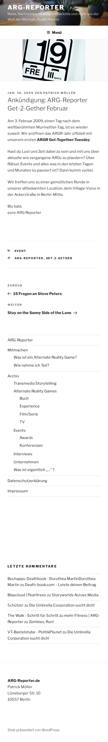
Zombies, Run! (41, 622)
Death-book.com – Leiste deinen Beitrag (60, 584)
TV (22, 422)
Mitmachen (18, 350)
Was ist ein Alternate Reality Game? (45, 357)
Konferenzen (31, 445)
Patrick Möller (59, 93)
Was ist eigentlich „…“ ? (34, 470)
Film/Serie (29, 414)
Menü (57, 32)
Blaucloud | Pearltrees (27, 595)
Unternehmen (26, 462)
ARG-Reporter (36, 7)
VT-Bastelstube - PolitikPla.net (35, 632)
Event (21, 251)
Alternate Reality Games (35, 391)
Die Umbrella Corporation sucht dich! (62, 605)
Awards (26, 437)
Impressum (18, 491)
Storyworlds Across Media (75, 595)
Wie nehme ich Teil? (31, 365)
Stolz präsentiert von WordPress (34, 730)
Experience (30, 406)
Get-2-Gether (59, 258)
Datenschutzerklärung (27, 481)
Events (20, 430)
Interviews (23, 454)
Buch (24, 398)
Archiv (13, 376)
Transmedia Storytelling (35, 383)
